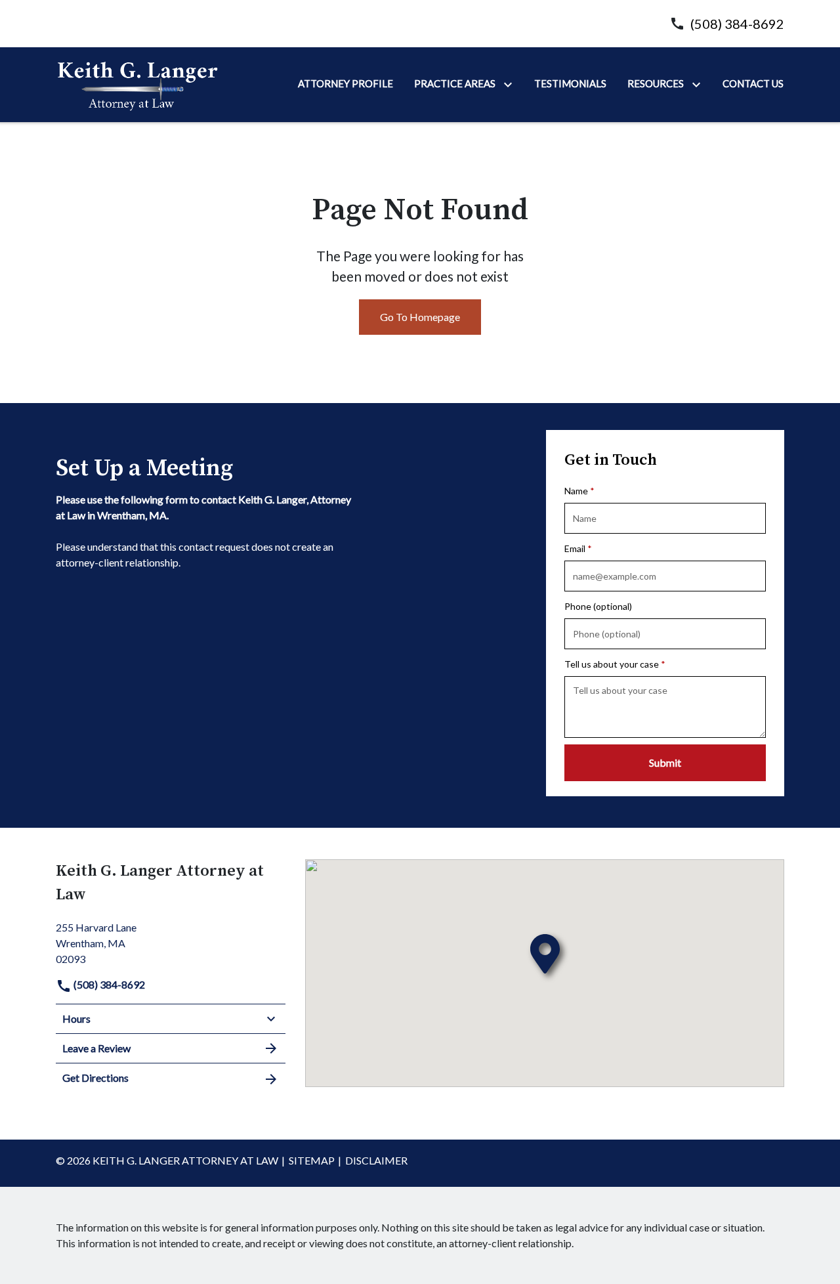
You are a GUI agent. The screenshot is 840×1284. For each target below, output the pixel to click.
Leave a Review (96, 1048)
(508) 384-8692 (737, 24)
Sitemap (312, 1160)
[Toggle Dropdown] (510, 84)
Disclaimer (376, 1160)
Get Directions (95, 1077)
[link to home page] (138, 83)
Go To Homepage (420, 316)
